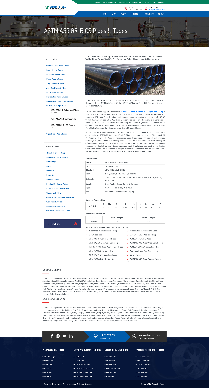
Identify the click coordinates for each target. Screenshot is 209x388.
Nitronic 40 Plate (110, 357)
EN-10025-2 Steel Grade (81, 365)
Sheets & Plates (52, 180)
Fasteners (50, 171)
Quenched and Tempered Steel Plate (60, 197)
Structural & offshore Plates (57, 184)
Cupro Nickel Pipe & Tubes (56, 134)
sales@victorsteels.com (157, 10)
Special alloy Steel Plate (55, 206)
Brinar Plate (46, 368)
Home (105, 14)
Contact (161, 14)
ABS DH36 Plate (78, 361)
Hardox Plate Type (48, 357)
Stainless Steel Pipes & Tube (57, 66)
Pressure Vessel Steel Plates (57, 188)
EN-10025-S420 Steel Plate (82, 376)
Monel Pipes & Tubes (54, 79)
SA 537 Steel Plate (142, 372)
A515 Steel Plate (141, 376)
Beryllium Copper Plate (112, 368)
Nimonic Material (110, 365)
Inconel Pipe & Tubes (54, 70)
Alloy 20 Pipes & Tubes (55, 84)
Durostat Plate (47, 372)
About (114, 14)
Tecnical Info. (149, 14)
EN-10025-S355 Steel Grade (83, 368)
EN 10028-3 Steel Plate (143, 365)
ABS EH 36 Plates (79, 357)
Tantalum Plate (109, 361)
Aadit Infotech (159, 384)
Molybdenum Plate (110, 372)
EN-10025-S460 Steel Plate (82, 372)
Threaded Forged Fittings (56, 153)
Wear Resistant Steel (54, 202)
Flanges (49, 166)
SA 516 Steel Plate (142, 368)
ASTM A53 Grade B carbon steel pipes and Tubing (142, 112)
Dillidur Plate (46, 376)
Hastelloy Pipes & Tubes (55, 75)
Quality (123, 14)
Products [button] (134, 14)
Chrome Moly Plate (53, 193)
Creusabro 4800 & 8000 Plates (58, 211)
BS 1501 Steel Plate (142, 357)
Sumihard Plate (47, 361)
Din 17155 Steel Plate (143, 361)
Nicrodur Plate (47, 365)
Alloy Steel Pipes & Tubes (56, 88)
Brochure (54, 223)
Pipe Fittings (51, 162)
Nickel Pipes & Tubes (54, 92)
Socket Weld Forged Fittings (57, 157)
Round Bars (50, 175)
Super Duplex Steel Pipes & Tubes (59, 101)
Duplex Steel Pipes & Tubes (57, 97)
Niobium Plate (109, 376)
